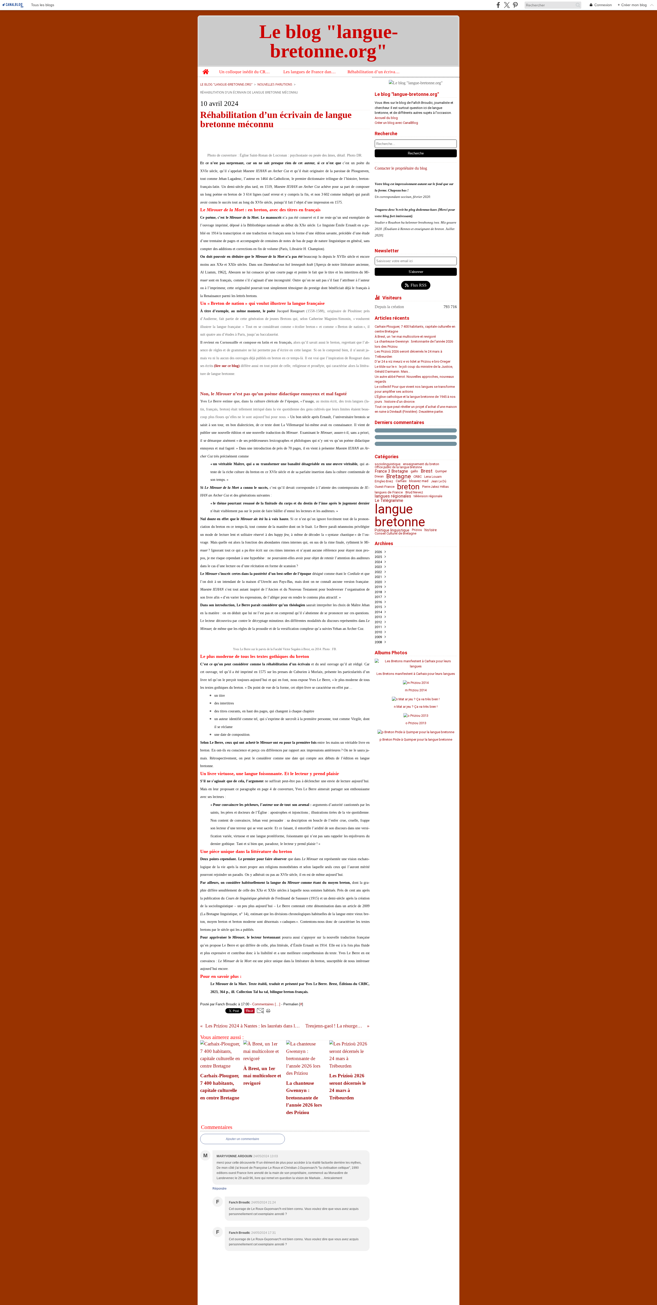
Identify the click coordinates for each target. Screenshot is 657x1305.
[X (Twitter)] (507, 5)
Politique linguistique (392, 530)
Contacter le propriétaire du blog (401, 168)
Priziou (417, 530)
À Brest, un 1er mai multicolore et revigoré (405, 336)
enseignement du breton (421, 464)
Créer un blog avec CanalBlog (396, 123)
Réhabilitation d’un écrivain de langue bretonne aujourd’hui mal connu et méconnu (374, 72)
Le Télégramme (389, 501)
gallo (414, 471)
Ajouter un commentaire (242, 1139)
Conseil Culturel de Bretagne (395, 533)
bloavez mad (418, 481)
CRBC (417, 476)
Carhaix (401, 481)
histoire (430, 530)
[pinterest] (515, 5)
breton (408, 487)
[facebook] (498, 5)
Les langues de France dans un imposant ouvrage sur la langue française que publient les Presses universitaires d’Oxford (309, 72)
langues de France (389, 492)
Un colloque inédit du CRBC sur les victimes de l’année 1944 (245, 72)
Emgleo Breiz (384, 481)
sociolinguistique (387, 464)
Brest (426, 471)
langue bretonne (400, 515)
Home (205, 69)
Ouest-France (384, 487)
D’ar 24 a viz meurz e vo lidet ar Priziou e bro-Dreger (412, 361)
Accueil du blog (386, 118)
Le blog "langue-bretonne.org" (226, 84)
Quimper (441, 471)
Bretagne (398, 477)
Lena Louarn (433, 476)
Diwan (379, 476)
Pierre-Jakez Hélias (435, 486)
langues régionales (393, 496)
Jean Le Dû (438, 481)
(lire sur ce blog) (227, 366)
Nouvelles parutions (274, 84)
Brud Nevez (414, 492)
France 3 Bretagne (391, 471)
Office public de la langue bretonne (398, 467)
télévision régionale (428, 496)
